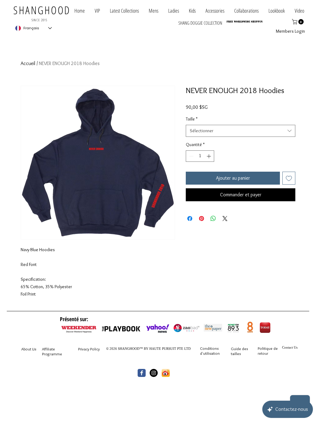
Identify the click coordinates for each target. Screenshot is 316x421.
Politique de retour (268, 351)
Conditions (209, 348)
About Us (28, 348)
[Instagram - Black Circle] (154, 373)
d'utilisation (210, 353)
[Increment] (209, 156)
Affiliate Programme (52, 351)
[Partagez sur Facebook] (189, 218)
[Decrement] (190, 156)
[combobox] (240, 131)
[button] (246, 10)
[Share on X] (225, 218)
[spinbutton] (200, 156)
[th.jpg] (166, 373)
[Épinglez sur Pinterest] (201, 218)
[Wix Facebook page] (142, 373)
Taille (192, 119)
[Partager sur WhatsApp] (213, 218)
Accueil (28, 63)
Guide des (239, 348)
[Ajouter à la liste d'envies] (288, 178)
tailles (236, 353)
